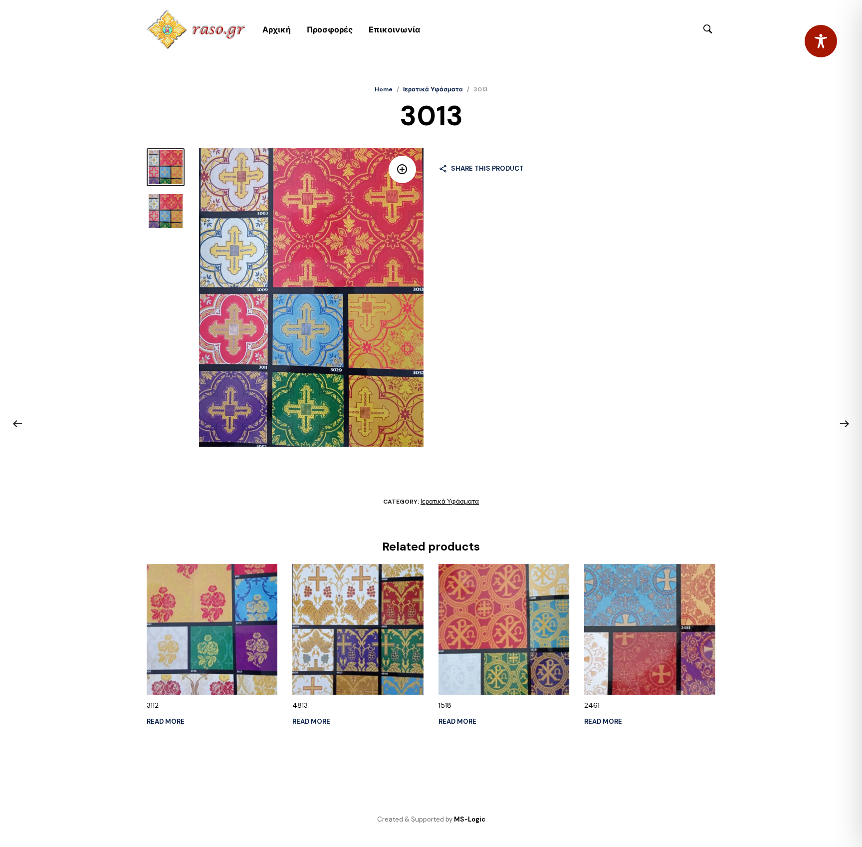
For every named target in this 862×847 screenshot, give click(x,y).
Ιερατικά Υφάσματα (433, 89)
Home (384, 89)
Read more (166, 721)
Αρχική (276, 29)
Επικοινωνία (394, 29)
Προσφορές (330, 29)
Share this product (487, 168)
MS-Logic (469, 819)
